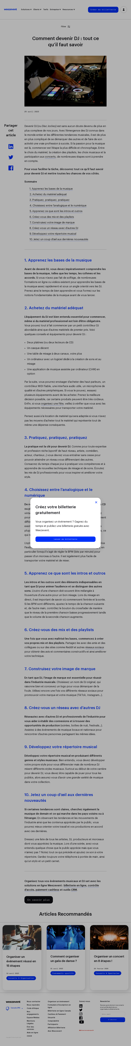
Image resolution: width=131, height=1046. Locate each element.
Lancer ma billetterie (65, 539)
